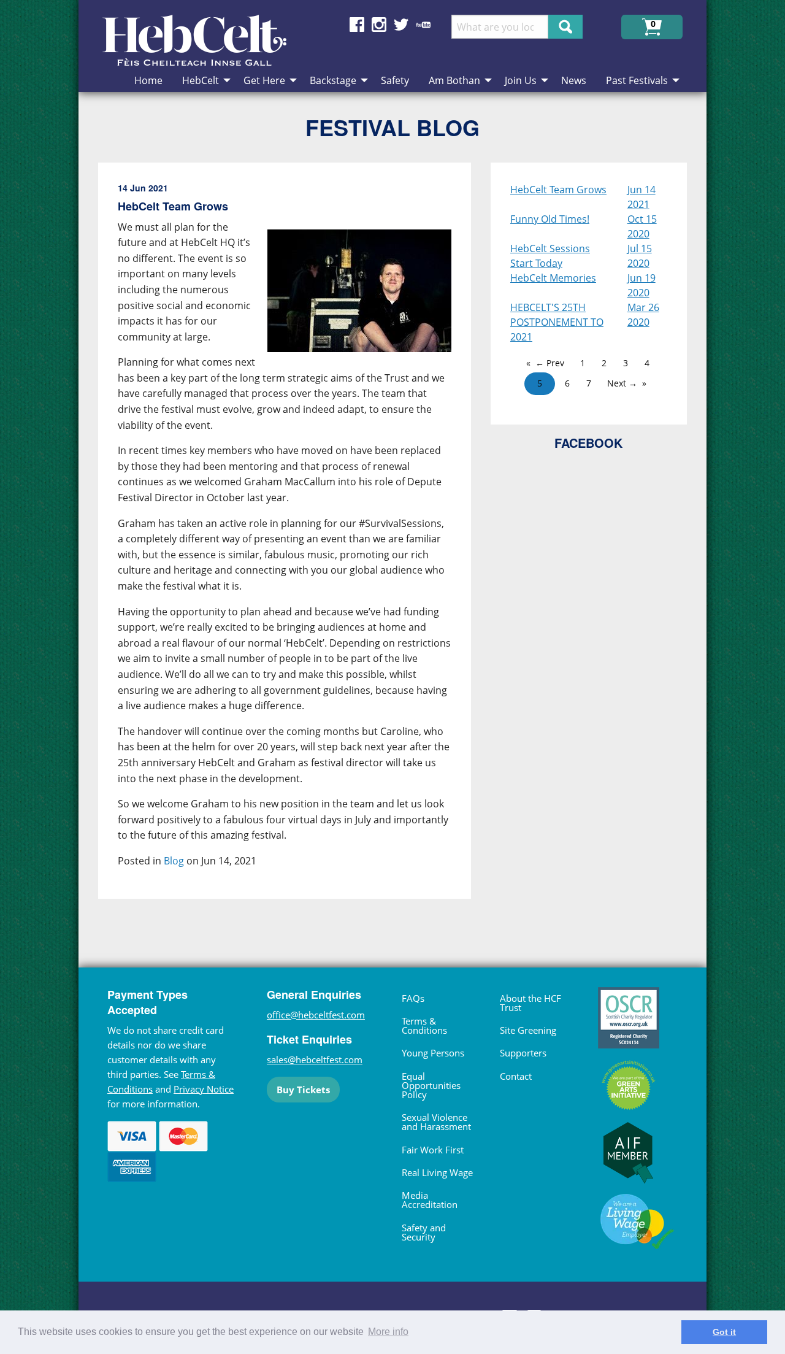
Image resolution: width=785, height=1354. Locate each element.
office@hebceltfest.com (316, 1015)
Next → (622, 383)
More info (388, 1331)
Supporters (523, 1053)
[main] (294, 540)
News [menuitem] (573, 80)
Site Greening (528, 1030)
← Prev (549, 363)
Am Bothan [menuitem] (454, 80)
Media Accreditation (430, 1199)
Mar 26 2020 (643, 315)
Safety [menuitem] (395, 80)
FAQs (413, 998)
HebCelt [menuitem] (200, 80)
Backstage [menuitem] (333, 80)
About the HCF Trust (530, 1003)
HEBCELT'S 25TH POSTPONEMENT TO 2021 (556, 322)
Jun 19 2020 (641, 285)
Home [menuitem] (148, 80)
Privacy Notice (204, 1089)
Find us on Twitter (401, 24)
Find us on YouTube (423, 24)
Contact (516, 1076)
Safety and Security (424, 1232)
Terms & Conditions (424, 1025)
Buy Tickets (303, 1089)
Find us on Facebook (357, 24)
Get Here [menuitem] (264, 80)
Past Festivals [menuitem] (637, 80)
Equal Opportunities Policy (431, 1085)
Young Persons (433, 1053)
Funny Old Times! (549, 219)
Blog (174, 860)
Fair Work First (433, 1150)
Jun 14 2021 (641, 197)
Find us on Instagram (379, 24)
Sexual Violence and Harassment (436, 1122)
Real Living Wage (437, 1172)
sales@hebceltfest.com (314, 1059)
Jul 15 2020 (639, 256)
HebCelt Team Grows (558, 189)
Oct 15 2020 (642, 226)
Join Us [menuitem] (521, 80)
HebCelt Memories (553, 278)
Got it (724, 1332)
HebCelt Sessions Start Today (550, 256)
